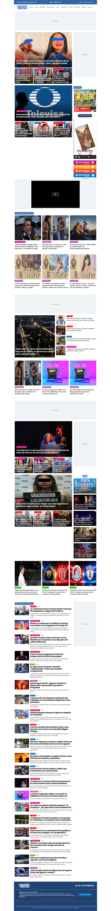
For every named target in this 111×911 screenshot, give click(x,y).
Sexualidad (34, 791)
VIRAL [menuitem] (57, 7)
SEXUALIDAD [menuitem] (64, 7)
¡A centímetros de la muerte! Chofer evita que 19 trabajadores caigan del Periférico (24, 522)
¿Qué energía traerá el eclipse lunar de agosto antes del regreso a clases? (51, 871)
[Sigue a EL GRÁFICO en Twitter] (55, 903)
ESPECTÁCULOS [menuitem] (51, 7)
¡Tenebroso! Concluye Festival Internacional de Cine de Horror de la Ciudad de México (42, 451)
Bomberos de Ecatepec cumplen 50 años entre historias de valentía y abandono (51, 757)
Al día (18, 69)
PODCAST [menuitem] (90, 7)
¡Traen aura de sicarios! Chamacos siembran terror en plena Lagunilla (62, 522)
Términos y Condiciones (61, 899)
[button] (76, 157)
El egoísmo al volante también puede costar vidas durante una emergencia (85, 555)
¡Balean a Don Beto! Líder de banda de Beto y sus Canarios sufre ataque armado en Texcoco (50, 845)
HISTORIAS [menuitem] (42, 7)
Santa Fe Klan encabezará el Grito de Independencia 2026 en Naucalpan (46, 655)
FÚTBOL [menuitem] (71, 7)
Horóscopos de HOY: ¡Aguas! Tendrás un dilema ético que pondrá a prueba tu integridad (48, 685)
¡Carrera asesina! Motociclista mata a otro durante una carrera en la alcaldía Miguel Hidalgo (49, 729)
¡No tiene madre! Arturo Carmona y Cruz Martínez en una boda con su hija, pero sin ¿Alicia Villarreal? (43, 467)
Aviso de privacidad (40, 899)
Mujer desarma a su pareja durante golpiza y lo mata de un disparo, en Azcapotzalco (50, 831)
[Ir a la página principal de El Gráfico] (21, 7)
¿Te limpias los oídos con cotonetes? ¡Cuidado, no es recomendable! (43, 133)
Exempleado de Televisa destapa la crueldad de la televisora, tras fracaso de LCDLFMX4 (43, 115)
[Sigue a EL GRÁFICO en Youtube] (57, 903)
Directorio (50, 899)
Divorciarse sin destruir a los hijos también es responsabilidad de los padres (84, 537)
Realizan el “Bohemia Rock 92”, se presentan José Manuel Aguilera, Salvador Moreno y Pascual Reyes (84, 521)
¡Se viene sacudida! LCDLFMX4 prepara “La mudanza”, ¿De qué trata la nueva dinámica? (50, 806)
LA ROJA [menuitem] (31, 7)
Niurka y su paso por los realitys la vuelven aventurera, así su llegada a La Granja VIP (49, 624)
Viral (32, 664)
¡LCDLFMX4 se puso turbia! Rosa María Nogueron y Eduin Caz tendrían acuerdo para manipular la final (61, 77)
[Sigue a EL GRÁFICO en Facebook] (53, 903)
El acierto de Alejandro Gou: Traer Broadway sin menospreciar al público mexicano (84, 489)
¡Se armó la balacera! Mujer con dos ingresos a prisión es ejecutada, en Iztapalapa (24, 132)
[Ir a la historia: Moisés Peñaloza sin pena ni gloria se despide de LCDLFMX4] (22, 714)
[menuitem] (50, 2)
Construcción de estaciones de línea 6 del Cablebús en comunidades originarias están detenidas (50, 700)
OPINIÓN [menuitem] (83, 7)
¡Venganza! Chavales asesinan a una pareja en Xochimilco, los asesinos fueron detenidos (50, 819)
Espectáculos (39, 69)
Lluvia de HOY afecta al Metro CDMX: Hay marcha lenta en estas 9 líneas (48, 769)
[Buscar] (80, 2)
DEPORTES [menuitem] (77, 7)
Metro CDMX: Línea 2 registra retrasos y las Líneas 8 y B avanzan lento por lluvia (23, 78)
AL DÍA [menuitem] (36, 7)
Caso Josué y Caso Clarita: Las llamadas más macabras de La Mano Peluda (85, 506)
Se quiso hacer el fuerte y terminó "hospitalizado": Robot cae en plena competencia (46, 669)
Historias (33, 680)
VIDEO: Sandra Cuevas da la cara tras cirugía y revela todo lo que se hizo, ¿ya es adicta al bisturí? (62, 131)
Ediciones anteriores (85, 115)
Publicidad (73, 899)
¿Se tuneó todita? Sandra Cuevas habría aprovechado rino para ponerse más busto (43, 78)
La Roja (19, 57)
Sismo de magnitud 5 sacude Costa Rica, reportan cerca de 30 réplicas (48, 859)
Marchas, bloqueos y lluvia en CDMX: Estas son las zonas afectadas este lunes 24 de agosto (51, 742)
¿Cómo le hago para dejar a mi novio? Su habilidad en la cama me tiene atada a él (48, 795)
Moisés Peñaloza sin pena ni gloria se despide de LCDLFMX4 (62, 469)
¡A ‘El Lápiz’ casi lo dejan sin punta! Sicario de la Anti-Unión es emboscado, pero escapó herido (42, 62)
